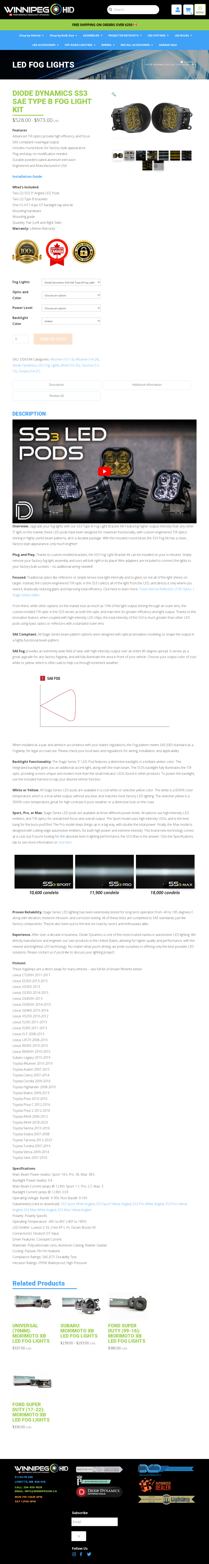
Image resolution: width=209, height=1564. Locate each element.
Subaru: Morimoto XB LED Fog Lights (79, 1331)
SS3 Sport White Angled (78, 1204)
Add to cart (53, 339)
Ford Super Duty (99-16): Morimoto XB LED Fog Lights (126, 1333)
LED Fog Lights (48, 365)
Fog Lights (21, 282)
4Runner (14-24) (87, 359)
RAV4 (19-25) (70, 365)
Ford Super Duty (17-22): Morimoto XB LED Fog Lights (31, 1412)
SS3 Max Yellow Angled (74, 1210)
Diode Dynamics (24, 365)
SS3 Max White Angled (40, 1210)
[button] (200, 9)
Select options (35, 1313)
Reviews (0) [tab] (56, 396)
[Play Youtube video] (104, 471)
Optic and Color (20, 295)
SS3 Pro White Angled (148, 1204)
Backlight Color (20, 321)
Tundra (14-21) (29, 371)
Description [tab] (56, 385)
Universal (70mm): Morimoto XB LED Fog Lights (31, 1333)
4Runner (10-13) (62, 359)
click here (65, 842)
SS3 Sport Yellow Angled (113, 1204)
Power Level (22, 307)
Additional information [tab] (146, 385)
